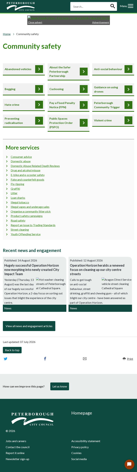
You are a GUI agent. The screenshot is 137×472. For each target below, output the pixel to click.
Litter (14, 193)
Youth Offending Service (25, 234)
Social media (79, 459)
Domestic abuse (21, 161)
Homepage (81, 412)
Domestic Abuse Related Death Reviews (35, 165)
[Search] (112, 6)
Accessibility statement (85, 441)
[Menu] (130, 6)
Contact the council (17, 447)
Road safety (18, 220)
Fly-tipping (17, 184)
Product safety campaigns (27, 215)
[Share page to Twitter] (5, 358)
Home (7, 34)
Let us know (59, 386)
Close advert (35, 22)
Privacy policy (80, 447)
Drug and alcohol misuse (25, 170)
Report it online (15, 453)
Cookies (76, 453)
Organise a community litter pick (31, 211)
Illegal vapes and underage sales (30, 206)
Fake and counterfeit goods (27, 179)
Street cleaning (20, 229)
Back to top (12, 350)
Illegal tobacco (20, 202)
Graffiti (15, 188)
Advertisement (100, 22)
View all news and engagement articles (29, 326)
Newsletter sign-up (17, 459)
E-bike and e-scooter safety (28, 175)
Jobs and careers (16, 441)
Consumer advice (21, 156)
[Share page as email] (84, 358)
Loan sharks (18, 197)
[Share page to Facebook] (45, 358)
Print (130, 358)
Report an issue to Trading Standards (33, 225)
